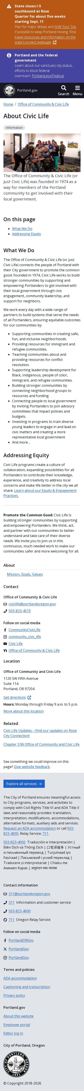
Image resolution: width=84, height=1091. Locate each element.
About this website (18, 1016)
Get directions (14, 697)
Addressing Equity (26, 233)
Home (8, 104)
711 (45, 833)
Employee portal (16, 1024)
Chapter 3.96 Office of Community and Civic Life (41, 744)
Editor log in (13, 1033)
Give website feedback (32, 766)
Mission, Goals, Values (25, 574)
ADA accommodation (20, 978)
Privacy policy (14, 995)
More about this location (23, 711)
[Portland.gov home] (20, 90)
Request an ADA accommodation (29, 828)
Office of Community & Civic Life (43, 104)
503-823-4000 (14, 842)
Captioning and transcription (26, 986)
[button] (63, 90)
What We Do (22, 228)
